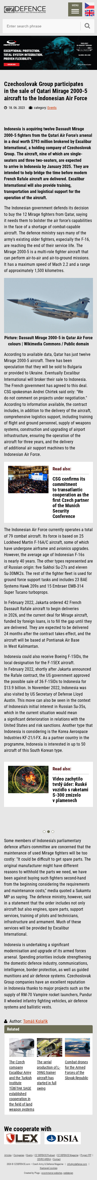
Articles (8, 1155)
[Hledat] (87, 26)
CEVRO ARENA (44, 1159)
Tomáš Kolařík (35, 1021)
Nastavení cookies (48, 1168)
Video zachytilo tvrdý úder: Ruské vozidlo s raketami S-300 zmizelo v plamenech (70, 789)
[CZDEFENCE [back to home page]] (25, 9)
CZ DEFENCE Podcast (45, 1155)
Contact (57, 1159)
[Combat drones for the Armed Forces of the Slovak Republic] (77, 1047)
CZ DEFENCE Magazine (67, 1155)
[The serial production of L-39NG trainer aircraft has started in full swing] (49, 1047)
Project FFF (86, 1155)
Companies (19, 1155)
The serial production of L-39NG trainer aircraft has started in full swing (48, 1075)
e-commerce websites (51, 1173)
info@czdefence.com (77, 1164)
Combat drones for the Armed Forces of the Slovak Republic (76, 1070)
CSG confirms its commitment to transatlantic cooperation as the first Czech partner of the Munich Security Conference (71, 497)
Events (52, 108)
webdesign (68, 1173)
